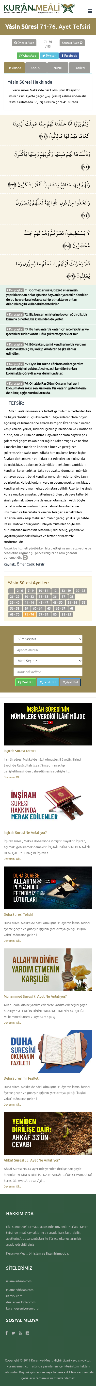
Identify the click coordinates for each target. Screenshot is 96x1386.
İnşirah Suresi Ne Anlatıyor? (25, 832)
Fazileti (80, 68)
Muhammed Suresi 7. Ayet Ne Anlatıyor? (35, 996)
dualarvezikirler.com (20, 1302)
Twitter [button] (50, 55)
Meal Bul (27, 682)
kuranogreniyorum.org (22, 1308)
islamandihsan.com (19, 1290)
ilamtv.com (14, 1296)
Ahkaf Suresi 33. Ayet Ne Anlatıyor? (32, 1160)
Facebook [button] (70, 55)
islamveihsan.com (19, 1281)
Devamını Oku (12, 777)
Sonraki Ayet (71, 43)
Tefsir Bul (49, 682)
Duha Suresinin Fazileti (22, 1078)
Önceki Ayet (25, 43)
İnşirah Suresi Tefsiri (20, 751)
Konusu (36, 68)
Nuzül (58, 68)
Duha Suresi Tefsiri (18, 914)
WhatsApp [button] (29, 55)
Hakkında (14, 68)
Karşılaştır (15, 290)
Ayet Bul (71, 682)
